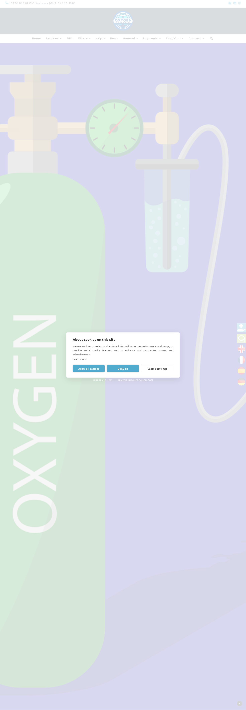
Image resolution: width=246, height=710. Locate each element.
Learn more (79, 359)
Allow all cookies (88, 368)
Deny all (123, 368)
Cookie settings (157, 368)
